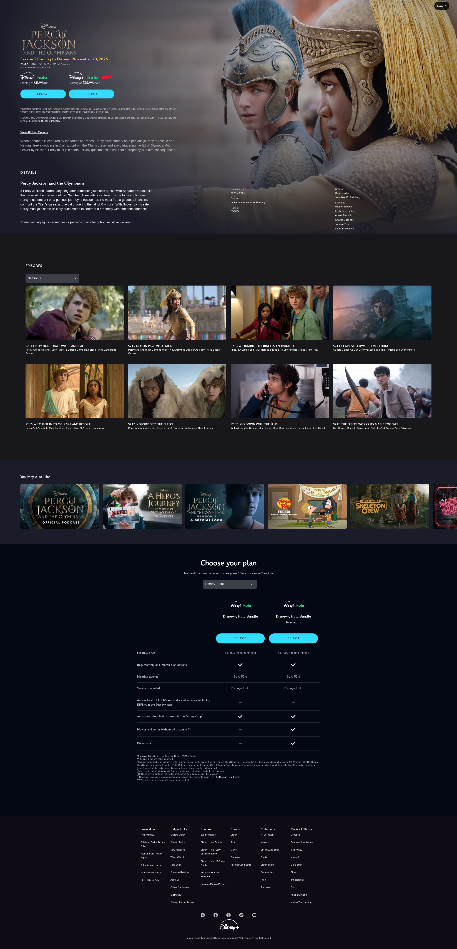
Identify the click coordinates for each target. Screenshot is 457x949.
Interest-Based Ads (149, 880)
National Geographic (241, 865)
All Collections (268, 835)
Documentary (267, 872)
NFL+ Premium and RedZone (210, 874)
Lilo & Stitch (296, 865)
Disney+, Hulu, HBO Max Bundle (213, 863)
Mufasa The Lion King (301, 902)
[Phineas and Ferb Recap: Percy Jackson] (307, 506)
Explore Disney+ (178, 835)
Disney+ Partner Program (182, 902)
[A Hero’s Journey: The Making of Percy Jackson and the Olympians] (142, 506)
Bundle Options (208, 835)
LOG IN (442, 5)
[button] (183, 829)
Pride (263, 880)
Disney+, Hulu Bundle (211, 842)
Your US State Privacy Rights (151, 856)
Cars (293, 887)
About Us (174, 880)
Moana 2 (295, 857)
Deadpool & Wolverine (302, 842)
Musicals (265, 842)
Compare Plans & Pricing (213, 884)
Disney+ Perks (177, 842)
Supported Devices (179, 872)
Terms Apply (144, 756)
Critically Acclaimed (270, 850)
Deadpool (295, 835)
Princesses (266, 887)
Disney (234, 835)
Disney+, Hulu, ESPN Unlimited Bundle (211, 852)
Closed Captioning (179, 887)
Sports (264, 857)
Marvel (234, 850)
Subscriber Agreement (151, 865)
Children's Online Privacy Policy (152, 844)
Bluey (293, 872)
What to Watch (177, 857)
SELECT (43, 93)
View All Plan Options (34, 132)
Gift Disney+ (176, 895)
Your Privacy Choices (150, 872)
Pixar (233, 842)
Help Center (176, 865)
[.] (203, 915)
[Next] (450, 506)
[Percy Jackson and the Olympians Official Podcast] (59, 506)
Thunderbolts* (298, 880)
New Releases (177, 850)
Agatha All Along (299, 895)
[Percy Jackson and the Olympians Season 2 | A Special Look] (224, 506)
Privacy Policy (147, 835)
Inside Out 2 (296, 850)
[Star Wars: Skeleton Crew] (389, 506)
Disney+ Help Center (229, 777)
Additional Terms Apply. (49, 121)
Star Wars (235, 857)
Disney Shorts (267, 865)
